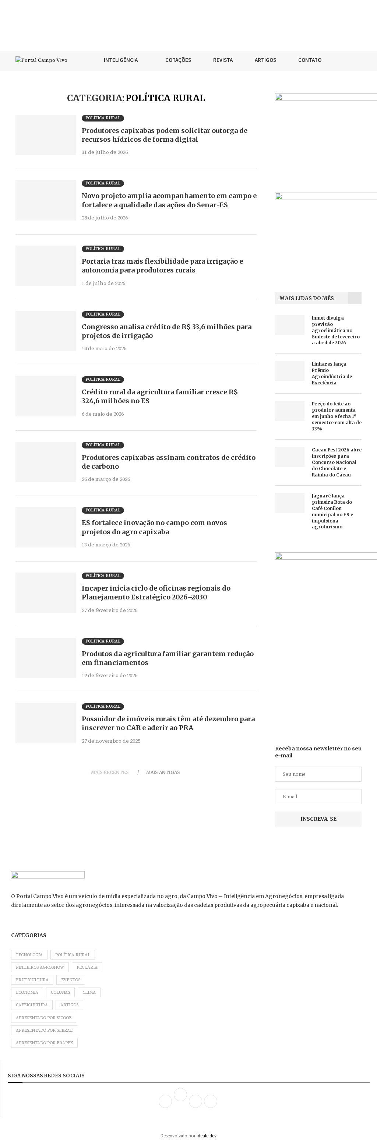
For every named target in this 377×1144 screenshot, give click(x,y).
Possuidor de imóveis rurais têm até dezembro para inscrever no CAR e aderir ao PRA (168, 723)
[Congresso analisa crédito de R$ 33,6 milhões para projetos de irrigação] (45, 331)
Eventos (70, 980)
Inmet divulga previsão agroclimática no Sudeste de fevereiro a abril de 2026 (336, 330)
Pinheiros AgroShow (40, 967)
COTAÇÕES (178, 59)
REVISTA (223, 59)
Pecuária (87, 967)
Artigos (69, 1005)
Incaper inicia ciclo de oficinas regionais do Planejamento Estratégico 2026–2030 (156, 592)
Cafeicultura (32, 1005)
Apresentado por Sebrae (44, 1030)
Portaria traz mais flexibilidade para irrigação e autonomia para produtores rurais (162, 265)
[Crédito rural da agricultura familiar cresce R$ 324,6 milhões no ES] (45, 396)
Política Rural (72, 955)
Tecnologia (29, 955)
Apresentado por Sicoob (43, 1018)
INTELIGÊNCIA (121, 59)
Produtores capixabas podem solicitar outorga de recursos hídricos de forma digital (164, 135)
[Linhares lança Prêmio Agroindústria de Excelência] (289, 371)
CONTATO (309, 59)
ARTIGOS (265, 59)
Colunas (60, 992)
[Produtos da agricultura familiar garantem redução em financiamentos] (45, 658)
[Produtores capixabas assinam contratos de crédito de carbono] (45, 462)
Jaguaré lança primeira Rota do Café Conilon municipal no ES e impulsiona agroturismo (332, 511)
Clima (89, 992)
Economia (27, 992)
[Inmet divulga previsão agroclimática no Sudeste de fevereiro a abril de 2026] (289, 325)
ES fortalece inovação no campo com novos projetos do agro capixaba (154, 527)
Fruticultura (32, 980)
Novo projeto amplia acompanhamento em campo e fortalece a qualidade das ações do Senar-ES (169, 200)
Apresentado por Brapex (44, 1043)
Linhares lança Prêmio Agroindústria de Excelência (332, 373)
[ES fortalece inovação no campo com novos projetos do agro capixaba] (45, 527)
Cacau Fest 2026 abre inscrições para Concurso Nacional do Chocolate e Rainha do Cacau (337, 462)
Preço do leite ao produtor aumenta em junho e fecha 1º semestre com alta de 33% (337, 416)
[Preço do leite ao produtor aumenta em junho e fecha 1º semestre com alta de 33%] (289, 410)
